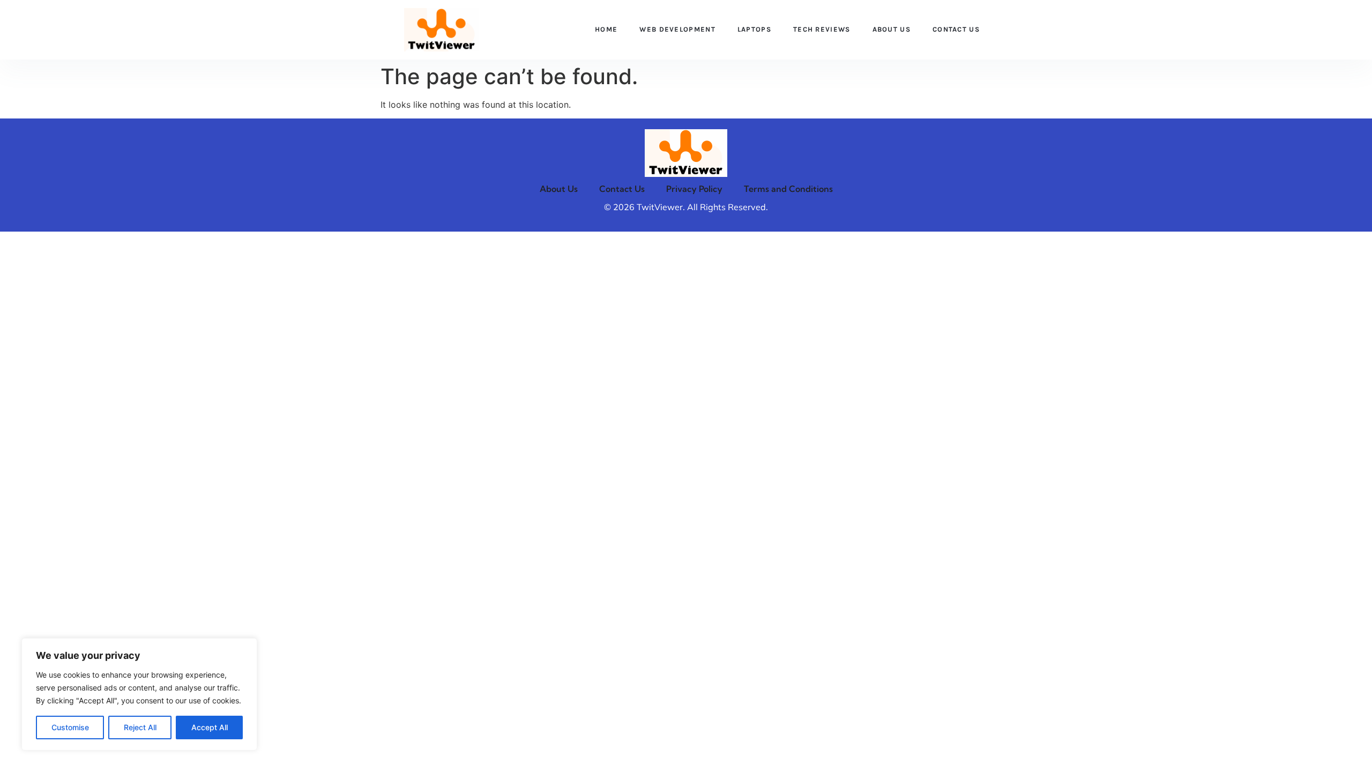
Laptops (754, 29)
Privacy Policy (694, 188)
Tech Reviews (822, 29)
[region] (139, 694)
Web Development (677, 29)
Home (606, 29)
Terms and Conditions (788, 188)
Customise (70, 727)
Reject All (140, 727)
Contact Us (956, 29)
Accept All (209, 727)
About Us (892, 29)
